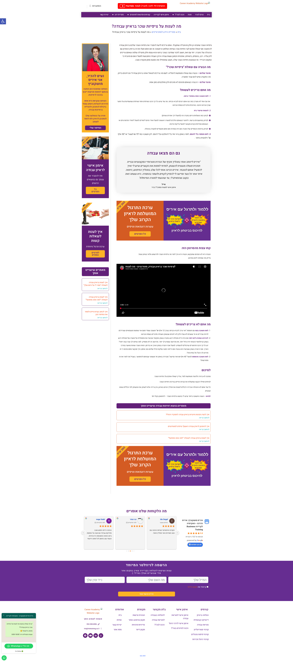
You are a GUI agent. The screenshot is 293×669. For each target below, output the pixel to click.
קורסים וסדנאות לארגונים (140, 14)
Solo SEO (142, 656)
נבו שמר (133, 519)
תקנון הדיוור (192, 587)
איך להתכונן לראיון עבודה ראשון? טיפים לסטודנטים (188, 426)
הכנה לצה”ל (179, 14)
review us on (196, 544)
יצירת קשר (104, 14)
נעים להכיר (199, 14)
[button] (3, 21)
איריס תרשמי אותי (146, 594)
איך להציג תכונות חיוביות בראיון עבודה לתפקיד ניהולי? (187, 414)
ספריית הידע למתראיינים (163, 32)
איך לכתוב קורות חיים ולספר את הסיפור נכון (96, 313)
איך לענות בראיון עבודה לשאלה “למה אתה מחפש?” (188, 438)
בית (208, 14)
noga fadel (100, 519)
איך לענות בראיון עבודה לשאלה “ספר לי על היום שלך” (95, 284)
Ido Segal (164, 519)
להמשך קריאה (204, 417)
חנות (189, 14)
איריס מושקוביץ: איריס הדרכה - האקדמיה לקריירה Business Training (192, 525)
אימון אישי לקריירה (161, 14)
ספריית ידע (119, 14)
